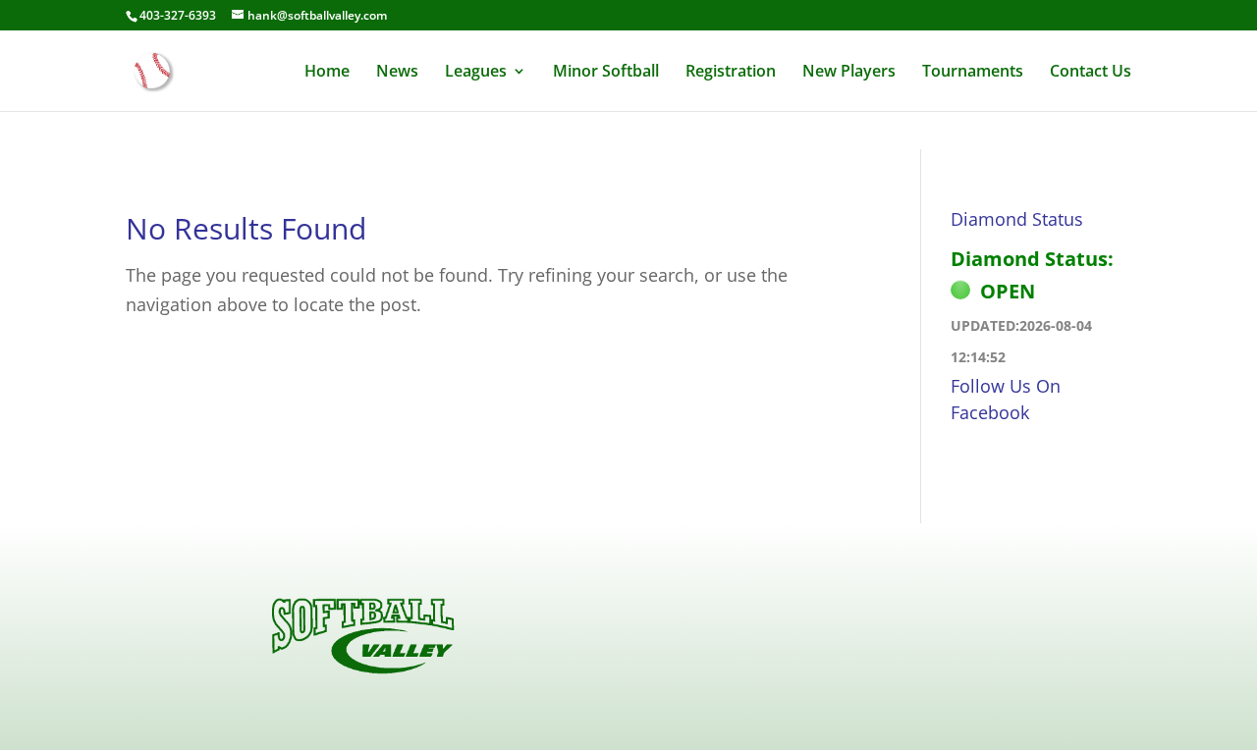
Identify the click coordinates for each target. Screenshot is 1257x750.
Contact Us (1090, 72)
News (397, 72)
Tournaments (972, 72)
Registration (730, 72)
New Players (849, 72)
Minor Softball (606, 72)
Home (327, 72)
